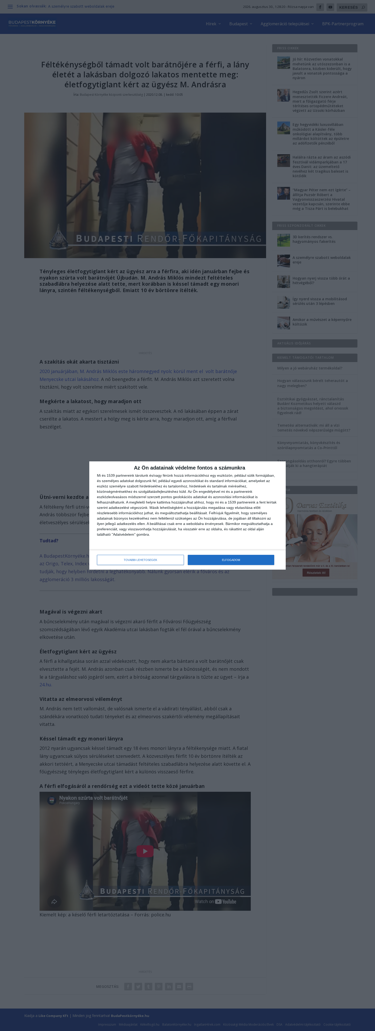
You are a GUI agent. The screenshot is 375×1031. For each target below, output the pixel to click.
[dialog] (187, 515)
